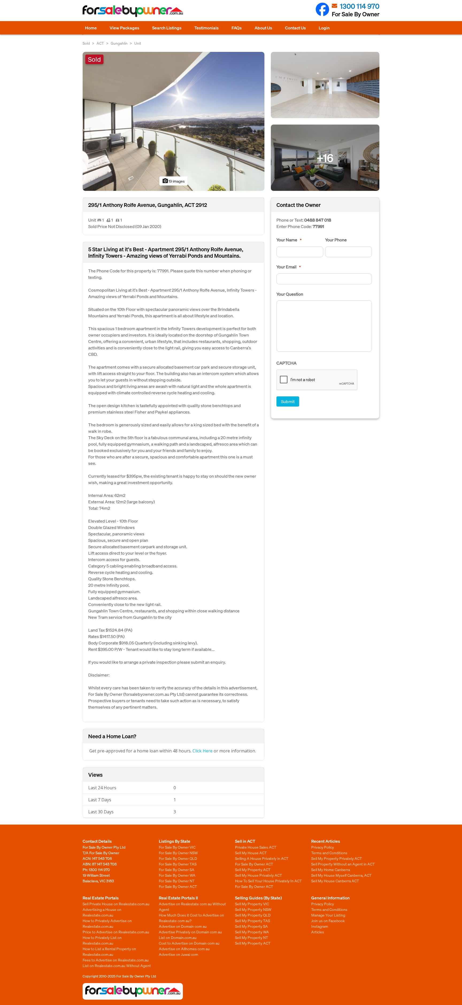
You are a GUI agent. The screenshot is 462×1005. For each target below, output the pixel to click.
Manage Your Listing (328, 915)
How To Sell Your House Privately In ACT (268, 880)
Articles (317, 931)
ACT (100, 43)
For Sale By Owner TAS (178, 863)
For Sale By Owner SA (176, 869)
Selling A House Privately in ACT (261, 858)
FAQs (237, 27)
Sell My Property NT (251, 937)
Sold (86, 43)
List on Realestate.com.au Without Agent (117, 965)
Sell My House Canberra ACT (335, 880)
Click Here (202, 751)
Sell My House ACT (251, 852)
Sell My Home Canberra (330, 869)
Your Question (289, 294)
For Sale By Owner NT (177, 880)
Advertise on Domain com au (183, 926)
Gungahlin (119, 43)
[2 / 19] (325, 84)
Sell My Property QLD (253, 915)
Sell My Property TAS (252, 920)
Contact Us (295, 27)
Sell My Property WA (252, 931)
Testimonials (206, 27)
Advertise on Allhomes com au (184, 948)
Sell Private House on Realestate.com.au (116, 903)
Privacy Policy (322, 847)
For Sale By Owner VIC (177, 847)
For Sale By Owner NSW (178, 852)
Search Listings (167, 27)
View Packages (124, 27)
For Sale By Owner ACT (178, 886)
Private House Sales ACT (255, 847)
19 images (173, 181)
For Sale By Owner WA (177, 875)
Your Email (288, 266)
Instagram (319, 926)
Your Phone (336, 239)
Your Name (289, 239)
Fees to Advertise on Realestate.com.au (116, 959)
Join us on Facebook (328, 920)
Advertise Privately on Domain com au (190, 931)
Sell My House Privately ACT (258, 875)
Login (324, 27)
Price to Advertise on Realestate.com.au (116, 931)
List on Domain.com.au (178, 937)
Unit (137, 43)
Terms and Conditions (329, 852)
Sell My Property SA (251, 926)
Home (91, 27)
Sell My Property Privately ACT (336, 858)
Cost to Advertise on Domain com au (189, 943)
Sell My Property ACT (253, 869)
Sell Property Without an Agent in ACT (343, 863)
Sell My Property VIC (252, 903)
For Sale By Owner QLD (178, 858)
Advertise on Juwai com (178, 954)
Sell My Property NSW (253, 909)
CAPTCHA (286, 363)
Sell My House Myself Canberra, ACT (341, 875)
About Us (263, 27)
